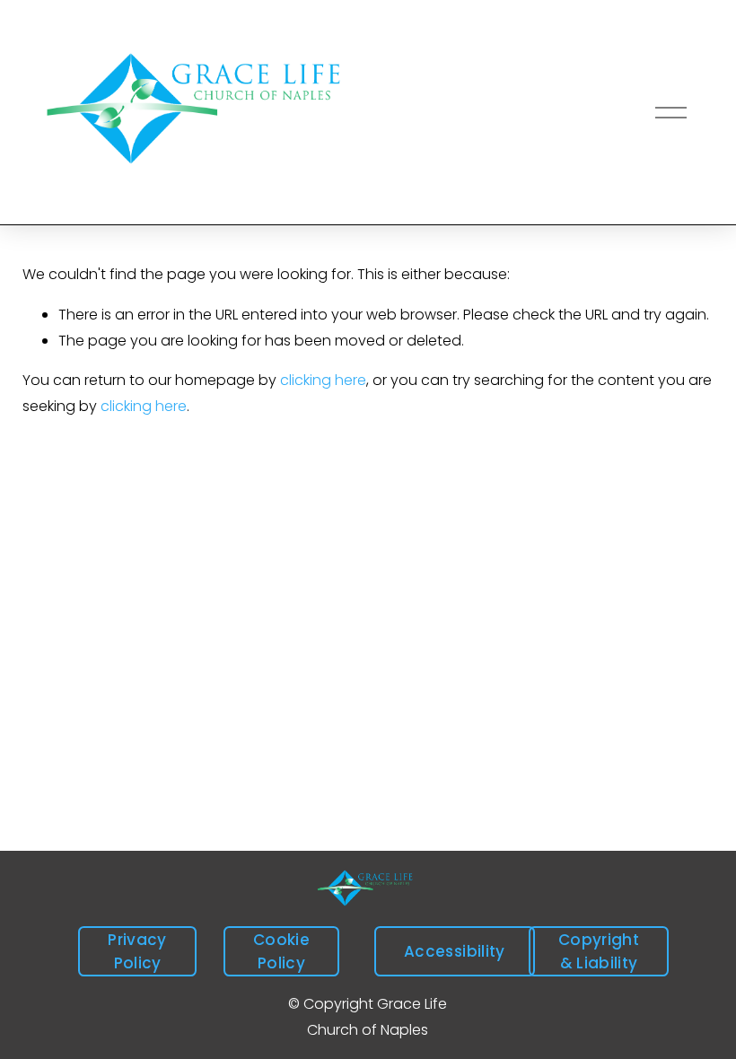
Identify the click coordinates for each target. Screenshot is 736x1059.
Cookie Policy (281, 951)
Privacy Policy (137, 951)
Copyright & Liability (598, 951)
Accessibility (454, 951)
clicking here (323, 380)
